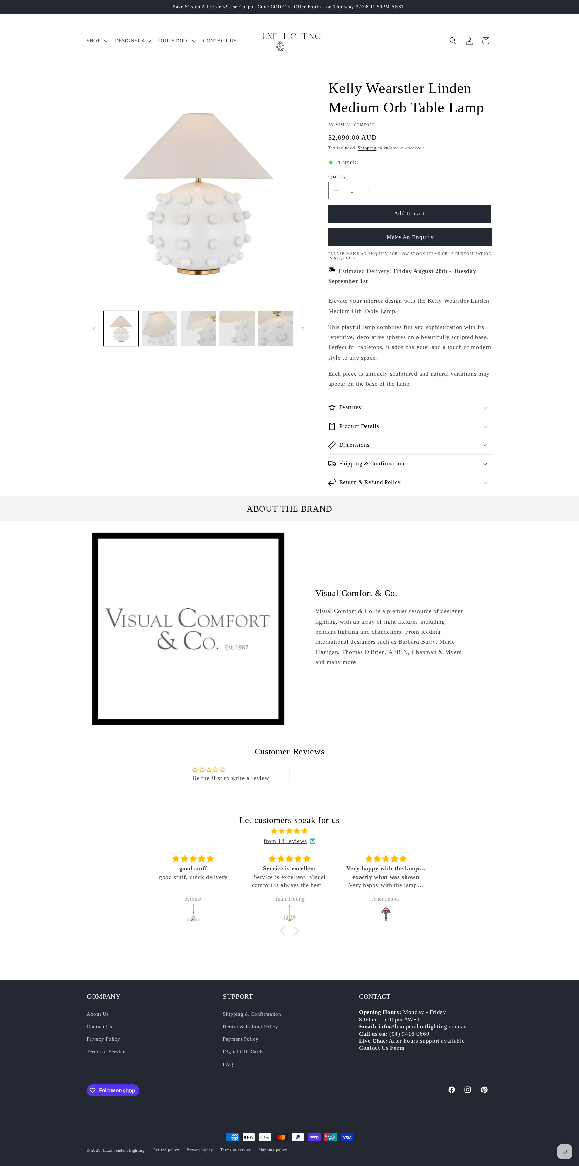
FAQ (228, 1064)
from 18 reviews (285, 841)
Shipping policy (272, 1150)
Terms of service (235, 1150)
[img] (289, 831)
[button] (96, 40)
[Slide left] (94, 328)
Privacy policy (200, 1150)
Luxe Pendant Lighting (123, 1150)
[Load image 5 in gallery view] (276, 328)
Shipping (367, 147)
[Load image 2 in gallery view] (159, 328)
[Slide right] (302, 328)
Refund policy (166, 1150)
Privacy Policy (103, 1039)
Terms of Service (106, 1051)
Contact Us (99, 1026)
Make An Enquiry (410, 237)
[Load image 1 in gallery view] (121, 328)
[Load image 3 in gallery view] (198, 328)
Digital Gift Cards (243, 1051)
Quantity (337, 176)
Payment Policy (240, 1039)
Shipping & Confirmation (252, 1013)
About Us (98, 1013)
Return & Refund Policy (250, 1026)
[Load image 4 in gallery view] (237, 328)
